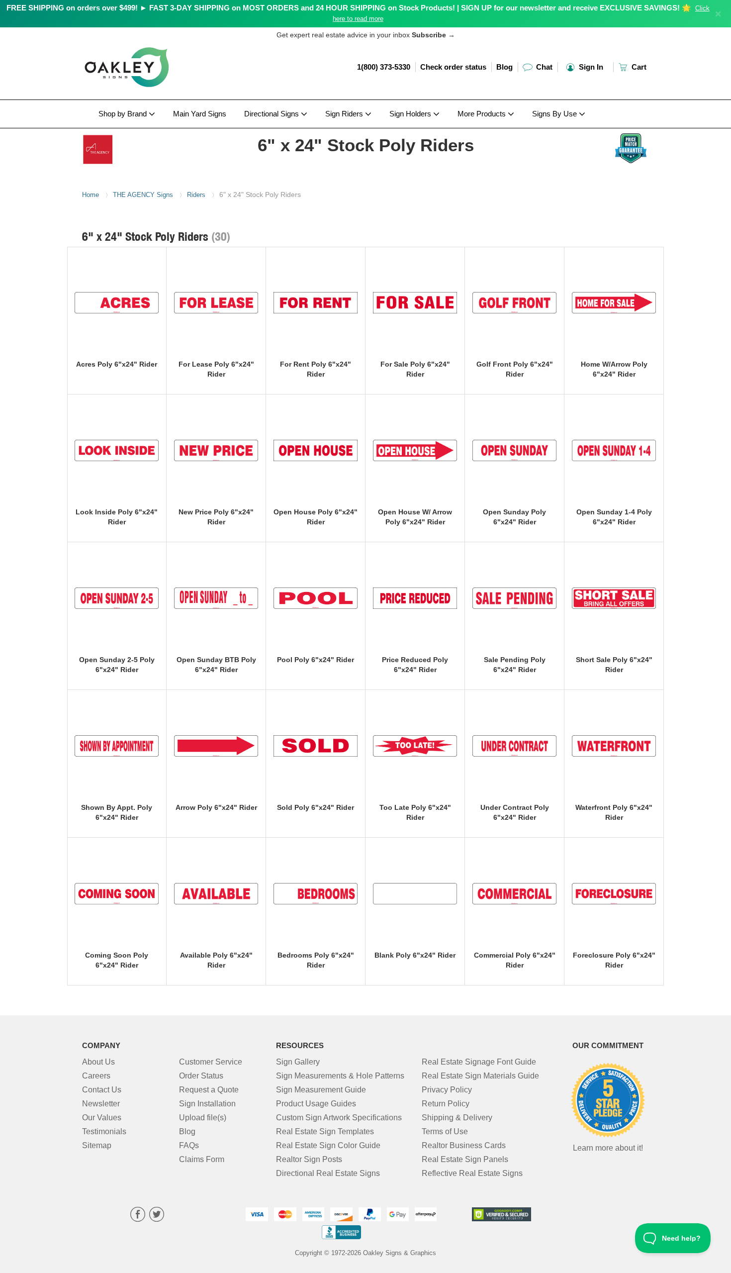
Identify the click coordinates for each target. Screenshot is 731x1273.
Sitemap (96, 1145)
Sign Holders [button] (411, 113)
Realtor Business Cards (464, 1145)
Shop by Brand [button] (123, 113)
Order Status (201, 1076)
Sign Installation (207, 1103)
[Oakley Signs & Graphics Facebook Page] (137, 1215)
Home (90, 194)
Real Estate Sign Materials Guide (480, 1076)
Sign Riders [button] (345, 113)
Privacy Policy (447, 1089)
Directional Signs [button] (272, 113)
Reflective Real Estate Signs (472, 1173)
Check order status (453, 67)
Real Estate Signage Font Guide (479, 1062)
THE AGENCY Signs (143, 194)
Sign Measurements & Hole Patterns (340, 1076)
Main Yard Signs (199, 113)
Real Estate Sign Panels (465, 1159)
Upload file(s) (202, 1117)
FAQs (189, 1145)
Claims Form (201, 1159)
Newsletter (101, 1103)
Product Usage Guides (316, 1103)
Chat (543, 67)
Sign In (590, 67)
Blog (504, 67)
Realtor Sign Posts (309, 1159)
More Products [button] (482, 113)
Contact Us (101, 1089)
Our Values (101, 1117)
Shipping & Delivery (457, 1117)
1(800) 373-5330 (383, 67)
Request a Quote (209, 1089)
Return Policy (445, 1103)
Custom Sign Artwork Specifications (339, 1117)
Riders (196, 194)
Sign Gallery (298, 1062)
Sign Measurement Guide (321, 1089)
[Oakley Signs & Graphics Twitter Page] (156, 1215)
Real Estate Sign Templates (325, 1131)
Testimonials (104, 1131)
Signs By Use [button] (555, 113)
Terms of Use (445, 1131)
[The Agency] (147, 146)
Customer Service (210, 1062)
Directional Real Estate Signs (328, 1173)
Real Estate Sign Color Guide (328, 1145)
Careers (96, 1076)
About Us (98, 1062)
